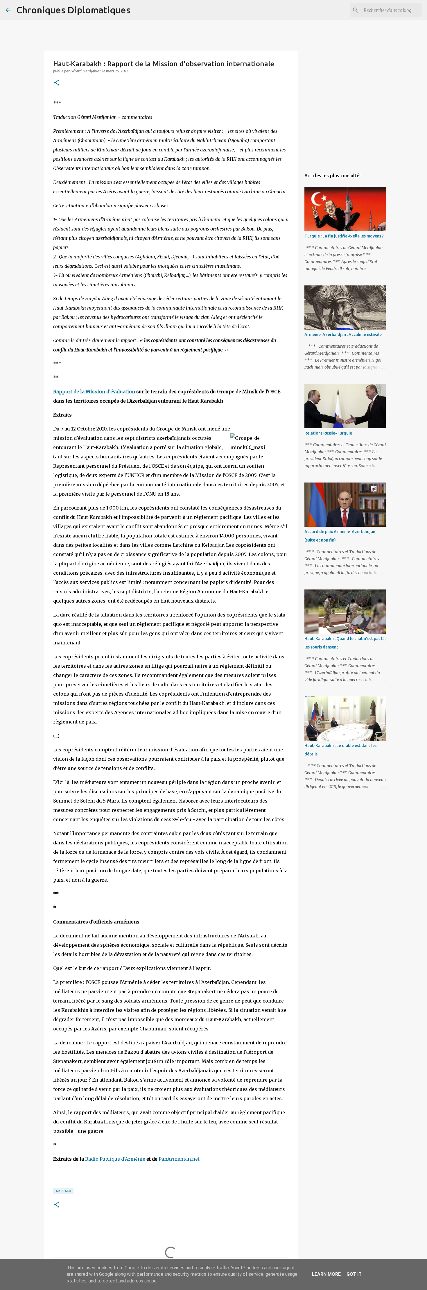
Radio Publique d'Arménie (115, 1159)
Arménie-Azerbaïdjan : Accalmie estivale (343, 334)
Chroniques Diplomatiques (73, 10)
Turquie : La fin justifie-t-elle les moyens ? (344, 236)
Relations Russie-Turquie (328, 433)
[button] (56, 83)
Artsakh (63, 1191)
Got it (354, 1274)
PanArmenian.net (179, 1159)
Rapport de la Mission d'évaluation (94, 391)
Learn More (326, 1274)
